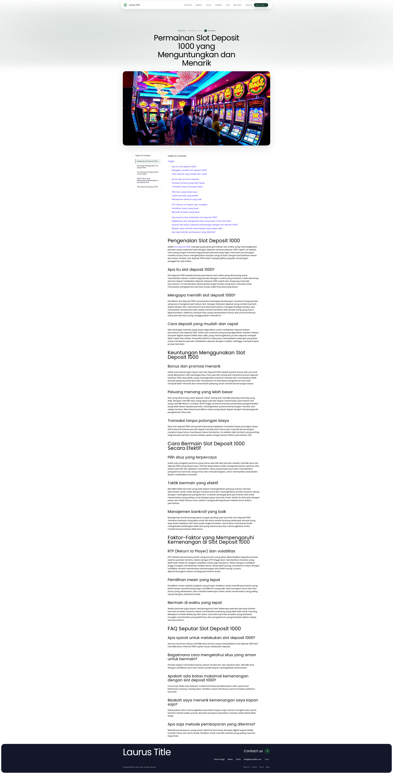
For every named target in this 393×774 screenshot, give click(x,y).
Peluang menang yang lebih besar (188, 183)
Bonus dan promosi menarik (185, 179)
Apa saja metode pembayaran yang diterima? (194, 232)
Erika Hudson (212, 30)
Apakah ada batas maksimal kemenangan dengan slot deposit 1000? (205, 224)
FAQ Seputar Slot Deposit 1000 (147, 187)
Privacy (254, 767)
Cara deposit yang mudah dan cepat (189, 174)
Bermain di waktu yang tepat (185, 212)
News (230, 759)
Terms (261, 767)
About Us (246, 767)
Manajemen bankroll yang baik (187, 199)
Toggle (171, 161)
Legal (267, 767)
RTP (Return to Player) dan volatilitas (189, 204)
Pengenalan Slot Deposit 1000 (147, 161)
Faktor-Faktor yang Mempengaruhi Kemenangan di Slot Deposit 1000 (147, 180)
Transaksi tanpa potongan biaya (187, 186)
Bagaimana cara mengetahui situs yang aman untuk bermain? (201, 221)
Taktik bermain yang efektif (185, 195)
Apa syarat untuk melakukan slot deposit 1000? (194, 217)
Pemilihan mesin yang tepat (185, 208)
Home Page (219, 759)
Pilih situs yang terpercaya (184, 192)
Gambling (181, 30)
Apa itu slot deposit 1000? (184, 166)
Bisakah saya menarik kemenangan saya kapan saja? (197, 228)
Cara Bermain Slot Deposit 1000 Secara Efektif (147, 173)
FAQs (238, 759)
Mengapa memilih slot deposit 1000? (189, 170)
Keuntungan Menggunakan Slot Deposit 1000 (147, 166)
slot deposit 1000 (182, 247)
